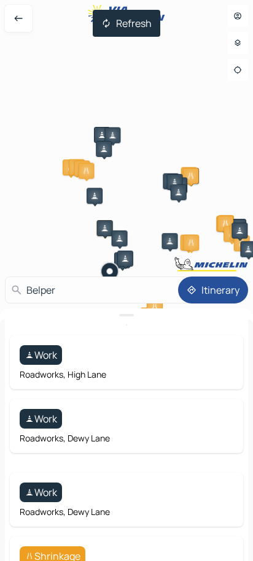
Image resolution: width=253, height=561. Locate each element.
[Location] (237, 70)
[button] (102, 135)
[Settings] (237, 43)
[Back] (18, 18)
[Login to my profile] (237, 16)
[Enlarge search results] (126, 315)
